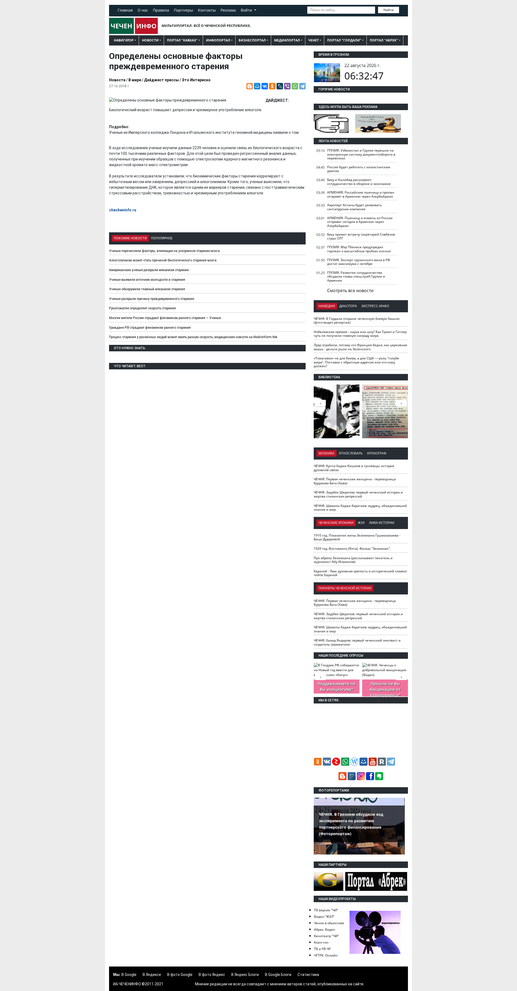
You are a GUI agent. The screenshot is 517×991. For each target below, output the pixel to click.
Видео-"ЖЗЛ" (324, 916)
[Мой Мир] (257, 86)
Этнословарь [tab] (351, 453)
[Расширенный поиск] (403, 9)
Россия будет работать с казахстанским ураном (358, 169)
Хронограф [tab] (376, 453)
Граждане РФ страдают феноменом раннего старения (150, 328)
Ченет (313, 40)
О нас (143, 10)
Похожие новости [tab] (130, 238)
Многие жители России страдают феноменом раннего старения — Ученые (165, 318)
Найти (388, 10)
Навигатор (124, 40)
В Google (129, 974)
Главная (125, 10)
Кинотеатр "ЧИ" (326, 936)
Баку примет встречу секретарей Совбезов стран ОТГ (361, 236)
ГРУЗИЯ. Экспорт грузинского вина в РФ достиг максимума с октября (358, 262)
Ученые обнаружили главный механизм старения (147, 289)
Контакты (207, 10)
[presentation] (401, 403)
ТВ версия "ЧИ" (326, 910)
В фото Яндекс (212, 974)
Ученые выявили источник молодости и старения (147, 280)
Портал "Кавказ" (182, 40)
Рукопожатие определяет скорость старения (142, 308)
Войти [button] (247, 10)
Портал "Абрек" (384, 40)
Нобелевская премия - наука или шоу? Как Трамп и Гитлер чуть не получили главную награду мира (360, 334)
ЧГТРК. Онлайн (326, 955)
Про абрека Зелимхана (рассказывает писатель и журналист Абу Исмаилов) (353, 560)
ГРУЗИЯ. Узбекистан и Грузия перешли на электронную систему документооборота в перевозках (361, 154)
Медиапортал (287, 40)
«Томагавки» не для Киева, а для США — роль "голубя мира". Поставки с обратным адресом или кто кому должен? (356, 362)
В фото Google (180, 974)
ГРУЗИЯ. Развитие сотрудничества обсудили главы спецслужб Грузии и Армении (356, 276)
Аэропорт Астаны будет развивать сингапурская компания (354, 207)
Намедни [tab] (327, 306)
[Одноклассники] (272, 86)
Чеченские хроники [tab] (336, 522)
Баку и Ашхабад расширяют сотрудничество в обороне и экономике (359, 181)
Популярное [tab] (162, 238)
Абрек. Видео (324, 929)
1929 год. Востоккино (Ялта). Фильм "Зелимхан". (352, 548)
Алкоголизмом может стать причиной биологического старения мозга (162, 260)
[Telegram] (302, 86)
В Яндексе (152, 974)
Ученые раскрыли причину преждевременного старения (151, 299)
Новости (150, 40)
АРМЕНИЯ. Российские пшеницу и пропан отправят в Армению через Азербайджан (360, 194)
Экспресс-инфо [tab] (375, 306)
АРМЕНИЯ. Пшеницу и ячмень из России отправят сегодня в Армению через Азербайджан (360, 222)
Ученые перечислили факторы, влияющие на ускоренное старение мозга (164, 251)
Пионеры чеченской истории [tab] (345, 588)
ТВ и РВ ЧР (322, 949)
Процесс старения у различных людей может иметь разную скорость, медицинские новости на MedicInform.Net (193, 337)
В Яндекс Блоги (245, 974)
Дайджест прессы (161, 80)
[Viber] (287, 86)
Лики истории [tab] (381, 522)
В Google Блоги (278, 974)
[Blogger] (249, 86)
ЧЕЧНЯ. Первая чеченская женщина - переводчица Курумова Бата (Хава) (355, 481)
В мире (134, 80)
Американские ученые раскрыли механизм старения (149, 270)
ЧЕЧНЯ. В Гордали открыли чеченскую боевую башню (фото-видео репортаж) (357, 320)
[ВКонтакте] (264, 86)
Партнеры (183, 10)
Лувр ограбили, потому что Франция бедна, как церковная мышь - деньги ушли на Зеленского (360, 347)
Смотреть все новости (350, 290)
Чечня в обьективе (329, 923)
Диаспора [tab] (348, 306)
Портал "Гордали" (344, 40)
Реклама (228, 10)
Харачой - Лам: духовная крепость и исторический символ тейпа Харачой (360, 573)
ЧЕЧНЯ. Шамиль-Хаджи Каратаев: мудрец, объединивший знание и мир (360, 507)
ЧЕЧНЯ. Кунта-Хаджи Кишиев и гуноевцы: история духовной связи (354, 468)
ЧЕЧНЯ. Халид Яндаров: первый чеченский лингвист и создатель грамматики (357, 642)
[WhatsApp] (295, 86)
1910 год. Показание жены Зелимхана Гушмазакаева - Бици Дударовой (357, 537)
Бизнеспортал (252, 40)
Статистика (308, 974)
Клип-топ (321, 942)
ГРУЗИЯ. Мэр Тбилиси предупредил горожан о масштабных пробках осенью (359, 249)
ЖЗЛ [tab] (361, 522)
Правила (161, 10)
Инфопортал (218, 40)
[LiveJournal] (280, 86)
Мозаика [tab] (326, 453)
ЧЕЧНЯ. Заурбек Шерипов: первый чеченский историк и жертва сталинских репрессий (358, 494)
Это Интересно (196, 80)
